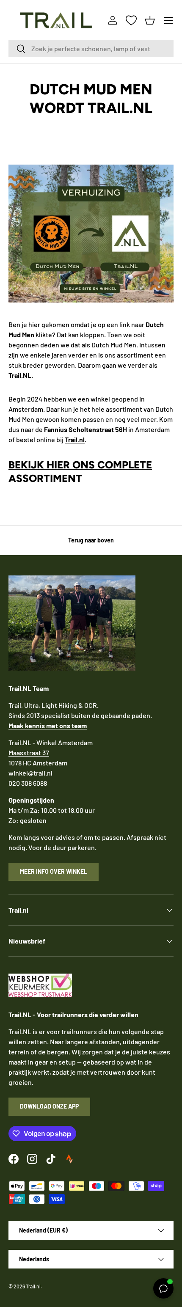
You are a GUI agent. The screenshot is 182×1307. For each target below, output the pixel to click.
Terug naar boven (91, 540)
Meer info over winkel (53, 871)
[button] (150, 20)
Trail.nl (33, 1286)
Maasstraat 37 (28, 752)
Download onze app (49, 1106)
